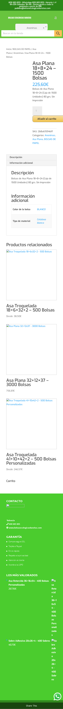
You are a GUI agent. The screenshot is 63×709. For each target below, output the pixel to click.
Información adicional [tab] (21, 163)
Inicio (8, 49)
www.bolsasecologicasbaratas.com (25, 527)
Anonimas (18, 53)
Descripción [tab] (16, 157)
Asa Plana (37, 139)
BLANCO (41, 209)
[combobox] (31, 27)
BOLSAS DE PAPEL (22, 49)
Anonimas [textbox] (34, 28)
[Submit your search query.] (58, 33)
